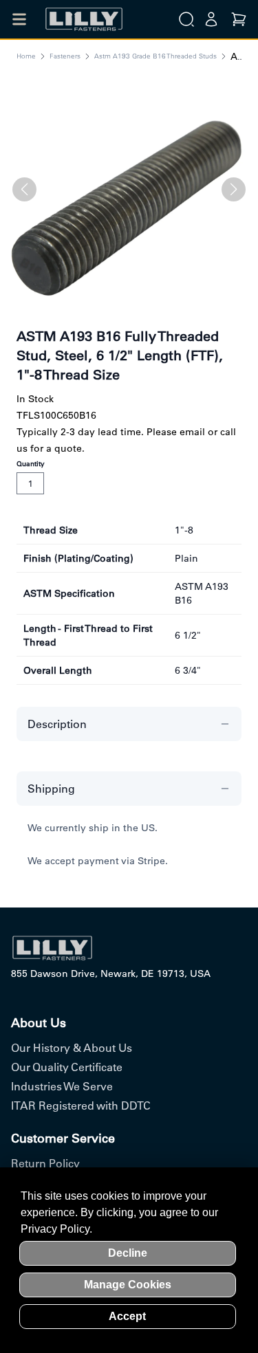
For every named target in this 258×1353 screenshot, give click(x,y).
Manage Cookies (127, 1284)
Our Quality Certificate (66, 1067)
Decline (127, 1253)
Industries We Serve (62, 1086)
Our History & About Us (71, 1048)
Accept (127, 1316)
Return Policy (45, 1163)
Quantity (31, 463)
